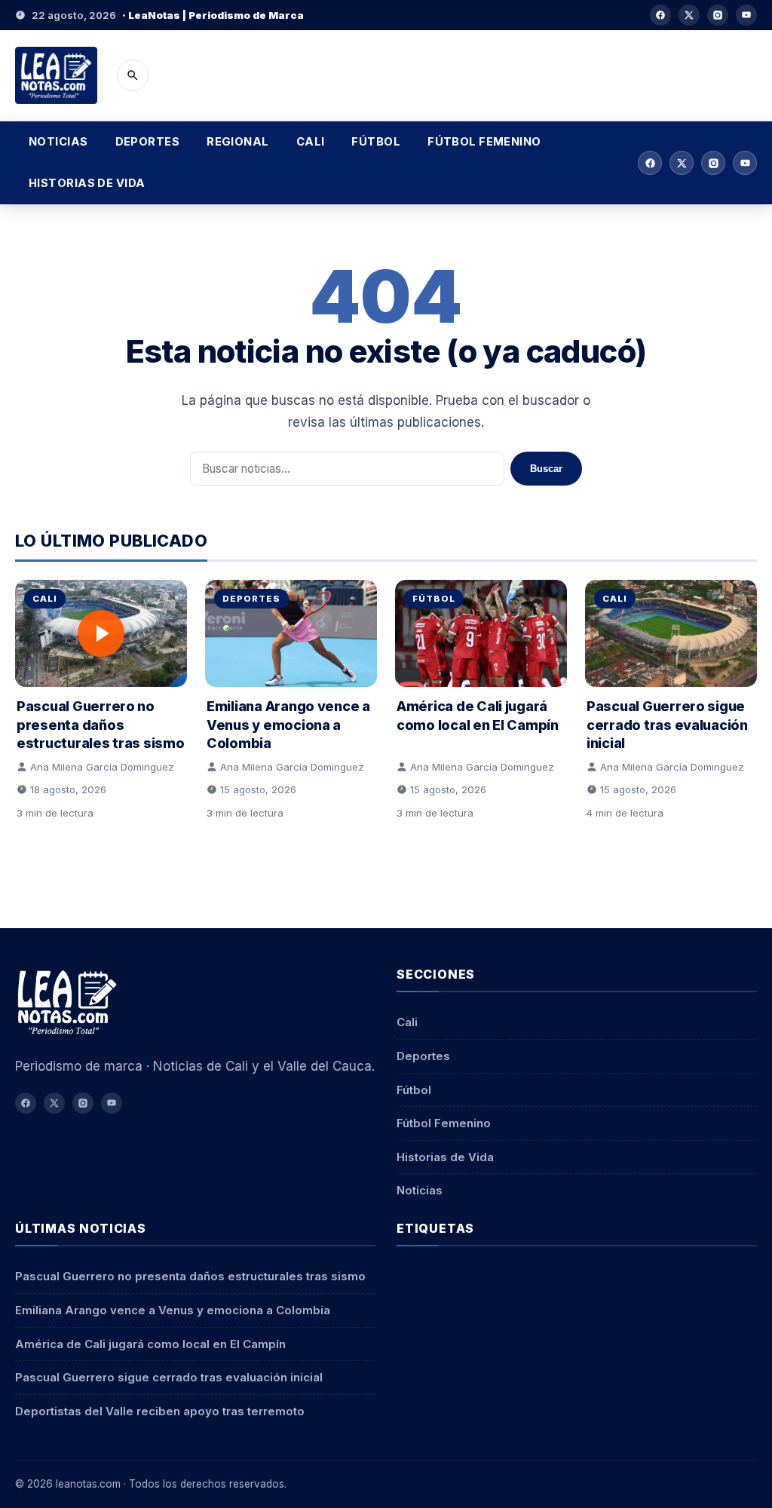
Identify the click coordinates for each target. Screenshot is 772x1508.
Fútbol (375, 142)
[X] (689, 15)
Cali (310, 142)
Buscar (546, 468)
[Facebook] (660, 15)
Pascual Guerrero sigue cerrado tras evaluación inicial (667, 724)
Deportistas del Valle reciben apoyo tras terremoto (160, 1411)
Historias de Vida (87, 183)
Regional (238, 142)
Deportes (147, 142)
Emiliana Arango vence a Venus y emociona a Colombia (288, 724)
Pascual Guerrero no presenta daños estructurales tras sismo (101, 724)
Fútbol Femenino (484, 142)
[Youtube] (746, 15)
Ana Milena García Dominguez (102, 767)
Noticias (58, 142)
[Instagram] (717, 15)
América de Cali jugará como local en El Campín (150, 1344)
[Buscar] (133, 75)
